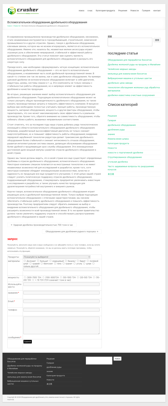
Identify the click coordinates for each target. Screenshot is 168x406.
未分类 (111, 174)
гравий (36, 263)
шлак (88, 263)
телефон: (12, 309)
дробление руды (116, 129)
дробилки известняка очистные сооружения (131, 95)
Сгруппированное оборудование (125, 157)
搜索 (110, 36)
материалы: (14, 261)
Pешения (122, 10)
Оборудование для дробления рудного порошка (72, 231)
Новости (134, 10)
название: (13, 292)
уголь (79, 263)
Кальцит (43, 261)
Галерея (146, 10)
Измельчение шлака (118, 138)
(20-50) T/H (85, 277)
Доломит (31, 261)
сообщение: (14, 337)
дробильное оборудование (122, 125)
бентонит (48, 263)
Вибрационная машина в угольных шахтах (130, 78)
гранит (68, 263)
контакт (157, 10)
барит (82, 261)
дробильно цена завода (120, 83)
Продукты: (13, 257)
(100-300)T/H (52, 277)
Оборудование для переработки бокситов (130, 60)
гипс (59, 263)
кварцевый (58, 261)
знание (111, 134)
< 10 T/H (39, 280)
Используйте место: (14, 285)
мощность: (13, 277)
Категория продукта (105, 10)
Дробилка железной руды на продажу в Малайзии (134, 64)
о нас (90, 10)
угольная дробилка (118, 161)
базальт (71, 261)
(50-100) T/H (69, 277)
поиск (81, 10)
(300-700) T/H (34, 277)
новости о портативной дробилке (125, 152)
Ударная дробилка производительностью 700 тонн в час (42, 225)
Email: (11, 301)
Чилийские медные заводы (122, 69)
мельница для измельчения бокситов (127, 73)
